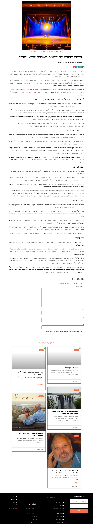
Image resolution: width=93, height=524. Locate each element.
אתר (83, 324)
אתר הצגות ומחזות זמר (29, 92)
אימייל (82, 317)
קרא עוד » (76, 378)
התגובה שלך (80, 286)
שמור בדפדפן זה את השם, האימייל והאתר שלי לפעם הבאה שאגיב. (64, 332)
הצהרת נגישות (13, 508)
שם (83, 310)
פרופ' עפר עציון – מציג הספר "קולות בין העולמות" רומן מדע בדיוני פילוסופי (65, 471)
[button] (83, 67)
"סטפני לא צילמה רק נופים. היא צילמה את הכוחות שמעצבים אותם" (64, 413)
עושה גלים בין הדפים (71, 368)
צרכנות (59, 62)
